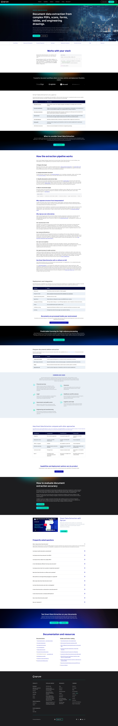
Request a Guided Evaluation (43, 507)
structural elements (55, 174)
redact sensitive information (66, 166)
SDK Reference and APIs (41, 656)
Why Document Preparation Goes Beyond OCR (69, 643)
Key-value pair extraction (38, 111)
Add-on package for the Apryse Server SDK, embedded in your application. (60, 293)
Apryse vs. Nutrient (59, 471)
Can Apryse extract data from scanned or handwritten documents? (46, 568)
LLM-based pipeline (42, 265)
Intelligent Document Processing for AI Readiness (69, 651)
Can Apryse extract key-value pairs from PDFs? (42, 555)
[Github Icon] (76, 719)
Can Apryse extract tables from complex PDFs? (42, 559)
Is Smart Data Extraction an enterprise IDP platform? (43, 593)
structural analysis (42, 175)
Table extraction (36, 115)
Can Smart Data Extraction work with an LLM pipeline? (43, 585)
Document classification (38, 108)
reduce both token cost (69, 269)
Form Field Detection (40, 647)
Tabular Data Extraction (41, 649)
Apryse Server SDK (64, 218)
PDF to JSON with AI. (65, 256)
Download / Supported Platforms (43, 658)
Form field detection (37, 119)
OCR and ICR (36, 122)
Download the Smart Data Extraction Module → (59, 322)
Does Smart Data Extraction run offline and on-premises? (44, 572)
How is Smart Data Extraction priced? (40, 598)
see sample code (50, 654)
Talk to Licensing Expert (59, 339)
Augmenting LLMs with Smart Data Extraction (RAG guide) (71, 654)
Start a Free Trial (59, 144)
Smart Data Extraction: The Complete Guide (68, 640)
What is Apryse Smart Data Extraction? (40, 544)
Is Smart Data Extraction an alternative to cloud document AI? (45, 589)
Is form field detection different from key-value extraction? (44, 563)
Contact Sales (104, 1)
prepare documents (71, 351)
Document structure (37, 104)
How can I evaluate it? (37, 602)
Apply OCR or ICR (37, 367)
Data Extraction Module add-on (42, 660)
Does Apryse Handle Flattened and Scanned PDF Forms (70, 662)
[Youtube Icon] (80, 719)
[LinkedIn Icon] (82, 719)
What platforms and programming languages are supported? (45, 576)
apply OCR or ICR (77, 166)
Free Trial (111, 1)
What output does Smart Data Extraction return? (42, 580)
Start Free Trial (36, 35)
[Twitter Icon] (78, 719)
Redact (35, 364)
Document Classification (41, 643)
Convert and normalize (38, 359)
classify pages (66, 180)
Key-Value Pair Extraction (41, 645)
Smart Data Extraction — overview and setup (45, 640)
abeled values (47, 183)
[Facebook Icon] (84, 719)
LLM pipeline (47, 191)
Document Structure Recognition (42, 651)
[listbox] (59, 719)
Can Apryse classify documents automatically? (42, 551)
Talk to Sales (64, 622)
